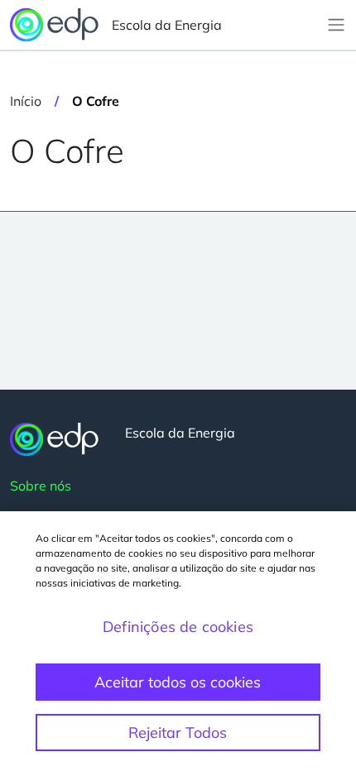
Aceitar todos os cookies (177, 682)
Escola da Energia (167, 25)
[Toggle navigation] (336, 24)
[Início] (54, 439)
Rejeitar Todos (177, 732)
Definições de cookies (178, 626)
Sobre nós (40, 485)
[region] (178, 641)
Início (25, 101)
